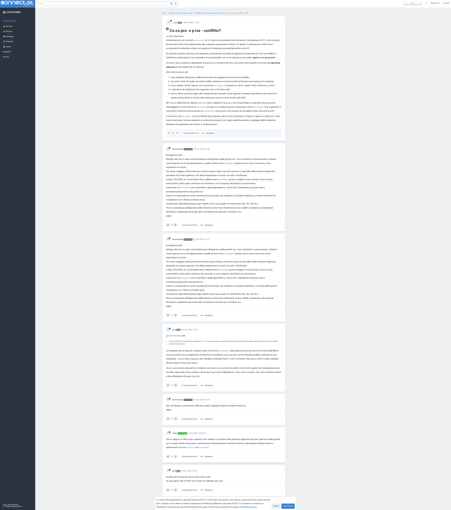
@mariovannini (173, 335)
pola (175, 22)
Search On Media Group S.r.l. (14, 506)
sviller (174, 433)
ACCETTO (288, 506)
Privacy (5, 504)
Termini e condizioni (13, 504)
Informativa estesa (248, 507)
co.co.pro (199, 40)
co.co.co (191, 447)
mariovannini (177, 149)
